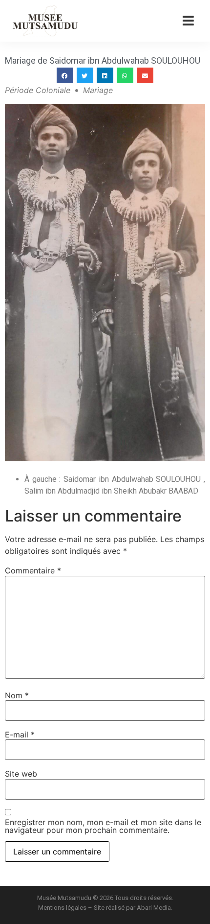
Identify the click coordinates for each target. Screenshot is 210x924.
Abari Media (154, 907)
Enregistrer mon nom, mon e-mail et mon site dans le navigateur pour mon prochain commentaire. (103, 826)
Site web (21, 774)
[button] (65, 75)
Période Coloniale (37, 90)
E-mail (20, 734)
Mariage (98, 90)
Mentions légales (62, 907)
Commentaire (33, 570)
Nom (17, 695)
